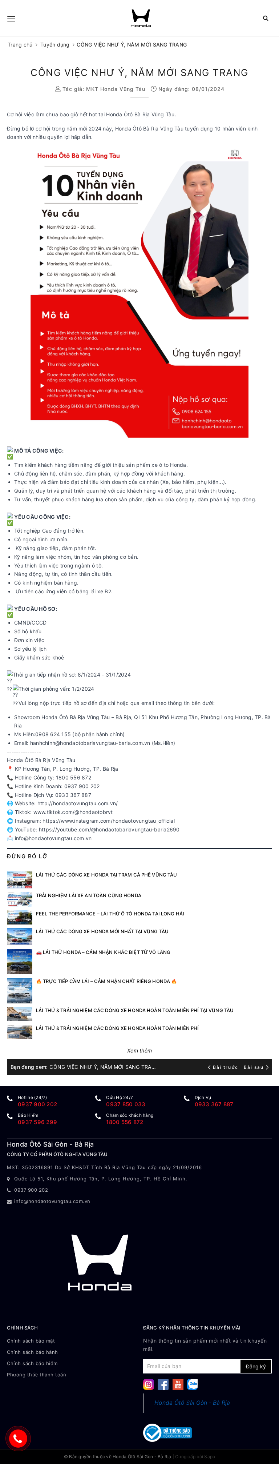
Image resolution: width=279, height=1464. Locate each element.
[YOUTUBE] (178, 1384)
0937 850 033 (125, 1104)
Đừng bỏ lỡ (27, 856)
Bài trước (226, 1067)
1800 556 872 (124, 1122)
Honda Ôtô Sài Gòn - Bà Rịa (192, 1402)
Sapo (209, 1456)
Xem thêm (139, 1050)
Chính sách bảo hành (32, 1352)
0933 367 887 (214, 1104)
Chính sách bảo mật (31, 1341)
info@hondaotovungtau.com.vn (52, 1201)
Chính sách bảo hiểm (32, 1363)
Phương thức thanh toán (36, 1374)
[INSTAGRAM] (148, 1384)
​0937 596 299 (37, 1122)
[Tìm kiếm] (265, 18)
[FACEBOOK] (163, 1384)
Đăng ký (256, 1366)
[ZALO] (192, 1384)
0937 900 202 (37, 1104)
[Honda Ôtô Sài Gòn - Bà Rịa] (140, 18)
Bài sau (254, 1067)
